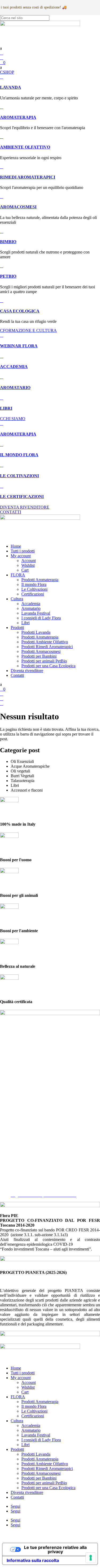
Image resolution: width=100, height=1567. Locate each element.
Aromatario (31, 608)
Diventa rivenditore (27, 670)
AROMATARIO (15, 387)
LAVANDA (10, 87)
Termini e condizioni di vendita (37, 1185)
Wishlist (28, 565)
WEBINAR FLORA (19, 346)
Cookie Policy (23, 1181)
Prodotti (17, 627)
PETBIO (8, 276)
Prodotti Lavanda (35, 632)
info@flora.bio (12, 1136)
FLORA (18, 575)
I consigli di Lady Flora (41, 618)
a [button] (1, 48)
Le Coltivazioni (34, 589)
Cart (25, 570)
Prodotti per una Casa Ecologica (48, 666)
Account (28, 560)
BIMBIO (8, 241)
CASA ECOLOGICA (19, 311)
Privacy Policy (23, 1176)
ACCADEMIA (14, 366)
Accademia (30, 603)
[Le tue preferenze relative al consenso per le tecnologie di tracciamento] (91, 1558)
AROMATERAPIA (18, 117)
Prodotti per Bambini (39, 656)
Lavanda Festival (35, 613)
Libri (25, 622)
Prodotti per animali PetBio (44, 661)
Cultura (17, 599)
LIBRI (6, 408)
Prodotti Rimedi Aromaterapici (47, 646)
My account (21, 556)
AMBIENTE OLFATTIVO (25, 147)
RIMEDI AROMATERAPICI (27, 177)
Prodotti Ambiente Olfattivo (44, 642)
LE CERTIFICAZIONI (22, 496)
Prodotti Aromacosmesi (41, 651)
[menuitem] (50, 48)
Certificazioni (32, 594)
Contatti (17, 675)
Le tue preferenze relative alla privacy (55, 1549)
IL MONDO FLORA (19, 455)
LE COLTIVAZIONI (19, 476)
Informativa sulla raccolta (33, 1560)
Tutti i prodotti (23, 551)
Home (16, 546)
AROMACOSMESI (18, 207)
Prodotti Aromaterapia (39, 579)
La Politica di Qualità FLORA (36, 1190)
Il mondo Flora (33, 584)
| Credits (49, 1534)
